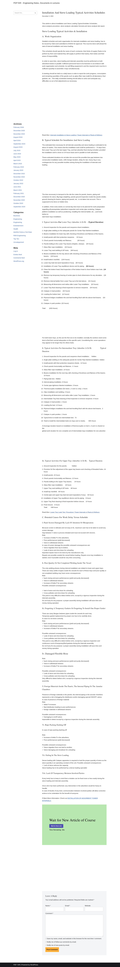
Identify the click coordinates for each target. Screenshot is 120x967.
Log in (15, 251)
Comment (49, 913)
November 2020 (19, 200)
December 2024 (19, 134)
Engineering (17, 219)
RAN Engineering (19, 235)
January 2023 (18, 170)
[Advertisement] (25, 42)
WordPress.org (18, 261)
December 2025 (19, 130)
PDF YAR (16, 965)
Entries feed (17, 254)
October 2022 (18, 180)
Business (16, 216)
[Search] (35, 13)
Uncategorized (18, 242)
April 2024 (17, 140)
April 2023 (17, 160)
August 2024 (17, 137)
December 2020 (19, 197)
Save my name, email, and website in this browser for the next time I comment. (74, 938)
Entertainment (18, 226)
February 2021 (18, 193)
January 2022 (18, 183)
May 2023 (16, 157)
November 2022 (19, 177)
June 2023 (17, 154)
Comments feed (19, 258)
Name (48, 906)
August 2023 (17, 147)
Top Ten (16, 239)
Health (15, 229)
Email (67, 906)
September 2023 (19, 144)
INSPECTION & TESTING (22, 232)
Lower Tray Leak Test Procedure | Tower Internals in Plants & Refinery (75, 512)
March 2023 (17, 163)
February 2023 (18, 167)
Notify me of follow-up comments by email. (61, 942)
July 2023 (16, 150)
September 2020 (19, 207)
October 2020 (18, 203)
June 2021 (17, 187)
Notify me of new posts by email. (58, 945)
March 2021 (17, 190)
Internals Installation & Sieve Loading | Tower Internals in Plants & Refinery (76, 135)
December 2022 (19, 173)
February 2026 (18, 127)
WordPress (34, 965)
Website (88, 906)
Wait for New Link (56, 826)
